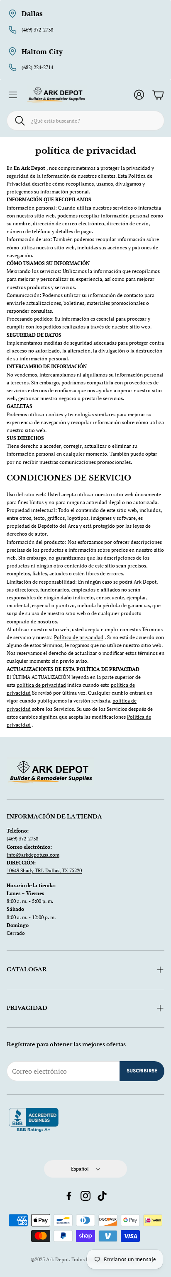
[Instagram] (85, 1196)
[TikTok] (102, 1196)
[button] (85, 120)
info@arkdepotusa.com (33, 855)
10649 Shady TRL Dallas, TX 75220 (44, 870)
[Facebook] (69, 1196)
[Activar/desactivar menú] (13, 95)
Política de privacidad (78, 637)
